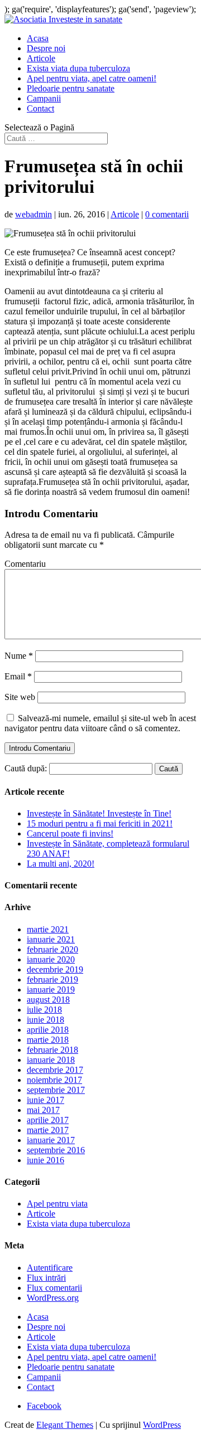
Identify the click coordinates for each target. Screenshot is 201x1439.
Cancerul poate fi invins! (70, 833)
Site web (19, 697)
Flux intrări (46, 1277)
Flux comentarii (54, 1287)
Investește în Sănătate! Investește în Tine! (99, 813)
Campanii (44, 98)
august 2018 (48, 999)
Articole (41, 58)
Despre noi (46, 48)
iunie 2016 (45, 1160)
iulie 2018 (44, 1009)
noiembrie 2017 (54, 1080)
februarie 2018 (52, 1049)
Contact (40, 108)
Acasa (38, 38)
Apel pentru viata (57, 1203)
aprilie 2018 (48, 1029)
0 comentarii (167, 214)
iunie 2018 (45, 1019)
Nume (18, 655)
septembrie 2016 (56, 1150)
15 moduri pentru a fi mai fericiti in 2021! (100, 823)
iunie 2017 (45, 1100)
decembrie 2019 (55, 969)
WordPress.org (53, 1297)
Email (18, 676)
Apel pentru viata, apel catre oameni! (91, 78)
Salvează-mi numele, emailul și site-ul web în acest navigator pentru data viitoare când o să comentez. (100, 723)
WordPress (162, 1425)
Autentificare (50, 1267)
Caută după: (25, 768)
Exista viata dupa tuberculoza (78, 68)
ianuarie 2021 (51, 939)
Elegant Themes (64, 1425)
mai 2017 (43, 1110)
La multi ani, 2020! (60, 863)
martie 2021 (48, 929)
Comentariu (25, 563)
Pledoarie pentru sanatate (70, 88)
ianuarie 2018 (51, 1059)
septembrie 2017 (56, 1090)
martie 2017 (48, 1130)
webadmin (33, 214)
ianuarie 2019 (51, 989)
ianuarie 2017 (51, 1140)
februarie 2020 (52, 949)
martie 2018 (48, 1039)
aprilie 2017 (48, 1120)
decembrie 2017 (55, 1070)
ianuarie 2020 (51, 959)
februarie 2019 (52, 979)
